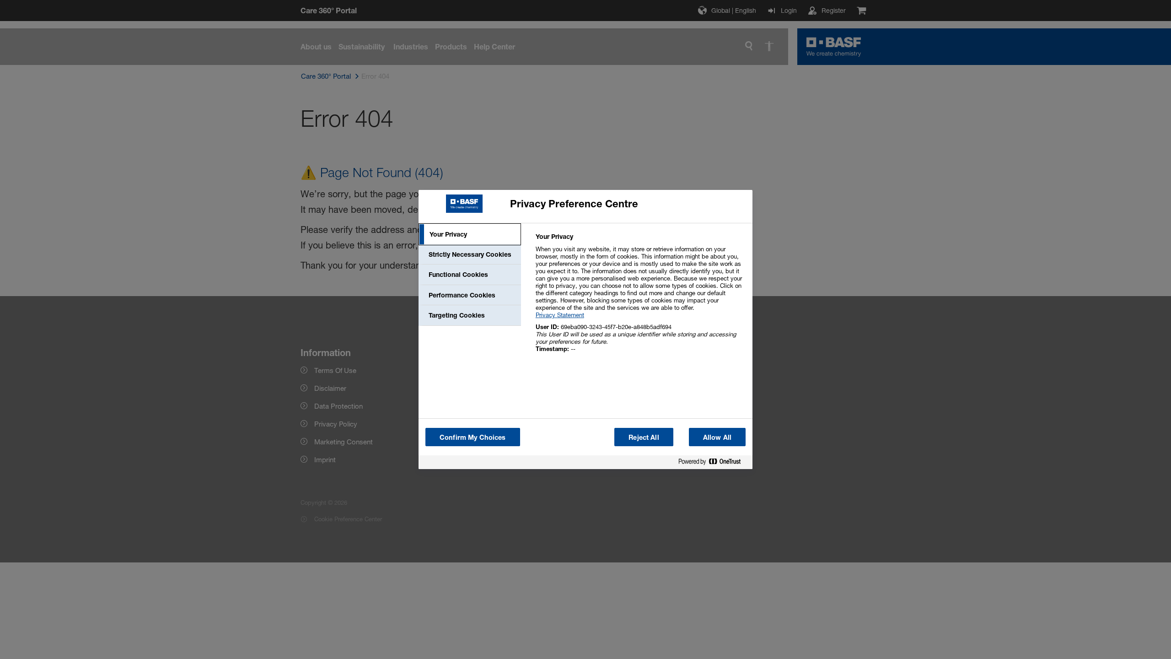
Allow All (717, 437)
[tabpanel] (640, 297)
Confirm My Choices (473, 437)
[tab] (469, 234)
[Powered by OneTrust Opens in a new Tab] (713, 463)
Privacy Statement (560, 315)
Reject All (643, 437)
